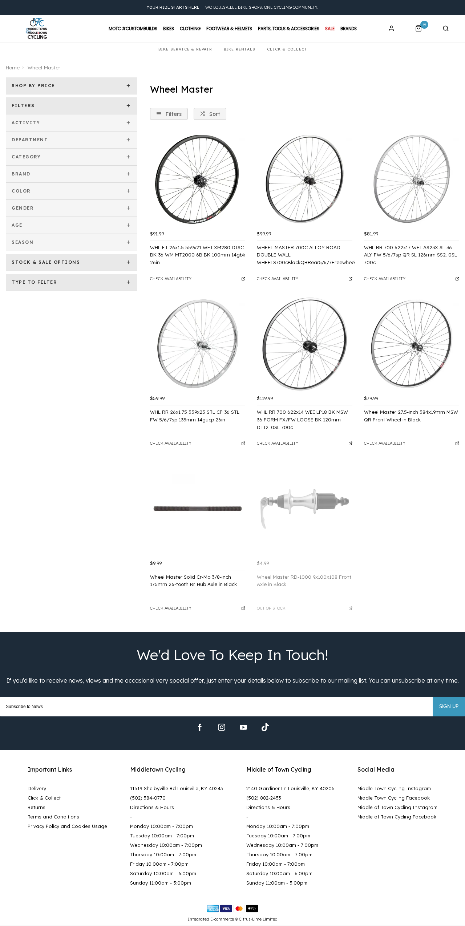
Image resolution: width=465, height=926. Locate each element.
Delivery (37, 788)
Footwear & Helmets (229, 29)
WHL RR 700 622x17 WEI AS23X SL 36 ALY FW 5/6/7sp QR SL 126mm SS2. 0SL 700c (410, 254)
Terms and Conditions (53, 817)
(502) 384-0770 (148, 798)
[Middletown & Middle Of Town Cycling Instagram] (222, 727)
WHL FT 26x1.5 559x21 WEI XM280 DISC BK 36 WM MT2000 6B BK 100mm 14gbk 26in (197, 254)
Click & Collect (44, 798)
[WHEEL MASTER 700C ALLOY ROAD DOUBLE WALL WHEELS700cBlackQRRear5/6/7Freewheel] (304, 179)
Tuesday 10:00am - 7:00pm (162, 835)
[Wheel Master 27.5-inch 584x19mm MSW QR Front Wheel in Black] (411, 344)
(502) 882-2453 (263, 798)
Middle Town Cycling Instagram (394, 788)
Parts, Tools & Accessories (288, 29)
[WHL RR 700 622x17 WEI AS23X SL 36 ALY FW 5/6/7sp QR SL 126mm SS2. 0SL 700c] (411, 179)
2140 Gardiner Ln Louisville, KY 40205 (290, 788)
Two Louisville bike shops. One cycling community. (232, 7)
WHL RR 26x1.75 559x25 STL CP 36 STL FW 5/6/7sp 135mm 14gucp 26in (194, 415)
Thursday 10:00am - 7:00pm (163, 854)
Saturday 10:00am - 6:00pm (163, 873)
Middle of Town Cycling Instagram (397, 807)
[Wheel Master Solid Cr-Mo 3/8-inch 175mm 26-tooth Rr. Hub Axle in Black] (197, 508)
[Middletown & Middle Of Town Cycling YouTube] (243, 727)
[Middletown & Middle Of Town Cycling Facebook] (200, 727)
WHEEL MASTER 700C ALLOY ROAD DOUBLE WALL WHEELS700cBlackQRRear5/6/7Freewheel (304, 254)
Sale (330, 29)
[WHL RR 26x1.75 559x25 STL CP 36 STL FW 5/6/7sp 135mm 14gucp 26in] (197, 344)
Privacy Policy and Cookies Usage (67, 826)
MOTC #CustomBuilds (133, 29)
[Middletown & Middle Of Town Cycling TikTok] (265, 727)
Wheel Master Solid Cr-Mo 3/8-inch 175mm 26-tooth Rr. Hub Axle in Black (193, 580)
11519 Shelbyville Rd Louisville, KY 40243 (176, 788)
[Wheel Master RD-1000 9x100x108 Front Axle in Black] (304, 508)
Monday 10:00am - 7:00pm (161, 826)
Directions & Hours (152, 807)
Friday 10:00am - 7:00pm (159, 864)
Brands (348, 29)
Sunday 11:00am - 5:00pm (160, 883)
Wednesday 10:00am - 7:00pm (166, 845)
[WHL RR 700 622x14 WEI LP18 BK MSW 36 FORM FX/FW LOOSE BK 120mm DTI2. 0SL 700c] (304, 344)
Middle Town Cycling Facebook (393, 798)
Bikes (168, 29)
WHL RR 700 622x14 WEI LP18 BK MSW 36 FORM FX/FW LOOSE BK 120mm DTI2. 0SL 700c (302, 419)
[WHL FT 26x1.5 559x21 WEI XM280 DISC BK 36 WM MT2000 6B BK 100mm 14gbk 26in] (197, 179)
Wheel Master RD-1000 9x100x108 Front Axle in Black (304, 580)
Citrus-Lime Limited (258, 919)
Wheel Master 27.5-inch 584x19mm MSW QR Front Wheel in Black (411, 415)
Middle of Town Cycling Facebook (396, 817)
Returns (36, 807)
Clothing (190, 29)
